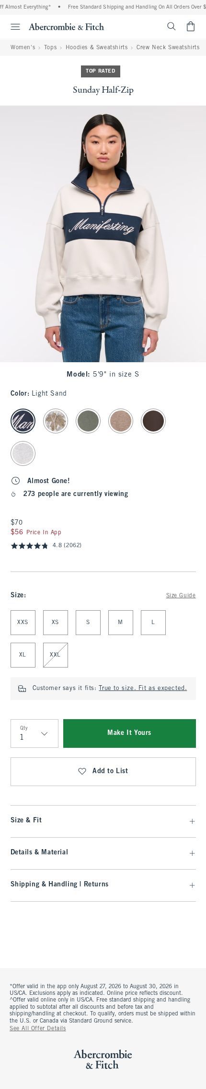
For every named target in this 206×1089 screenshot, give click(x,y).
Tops (50, 48)
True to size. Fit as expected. (143, 688)
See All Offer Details (38, 1029)
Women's (23, 48)
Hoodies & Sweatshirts (97, 48)
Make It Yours (129, 733)
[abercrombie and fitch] (66, 26)
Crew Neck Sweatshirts (168, 48)
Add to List (110, 771)
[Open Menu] (11, 26)
